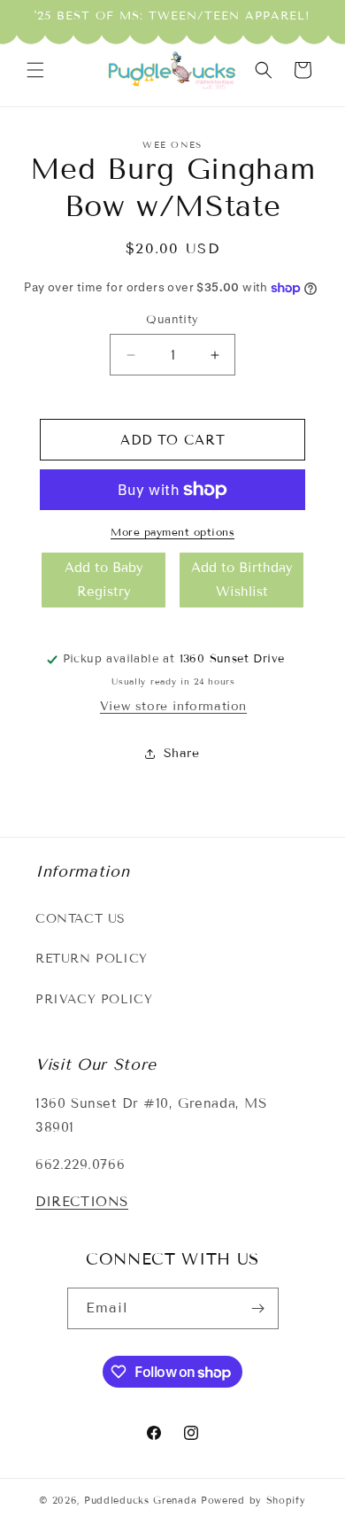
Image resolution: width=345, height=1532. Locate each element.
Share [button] (182, 753)
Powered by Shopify (253, 1500)
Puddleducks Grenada (140, 1500)
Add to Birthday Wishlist (242, 580)
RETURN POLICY (91, 958)
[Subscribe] (258, 1308)
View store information (173, 706)
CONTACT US (80, 918)
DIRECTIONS (81, 1202)
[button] (35, 69)
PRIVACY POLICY (93, 999)
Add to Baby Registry (104, 580)
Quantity (172, 320)
